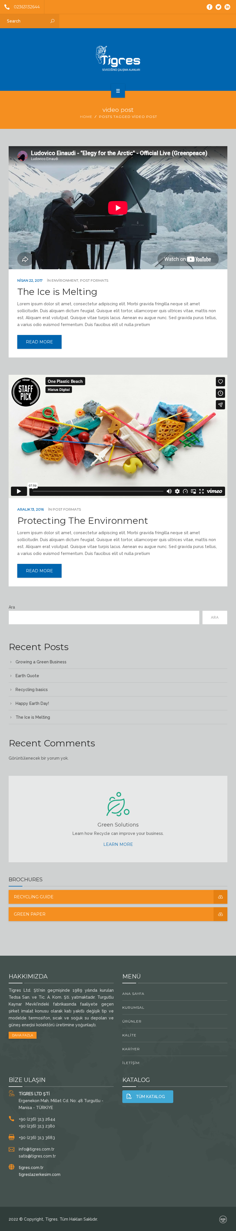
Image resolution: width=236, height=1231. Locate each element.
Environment (65, 280)
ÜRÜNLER (132, 1021)
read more (39, 342)
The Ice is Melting (57, 292)
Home (86, 116)
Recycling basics (32, 689)
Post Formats (94, 280)
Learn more (118, 844)
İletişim (131, 1063)
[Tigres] (118, 58)
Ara (12, 607)
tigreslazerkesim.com (39, 1174)
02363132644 (27, 7)
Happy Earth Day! (32, 703)
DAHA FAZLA (22, 1035)
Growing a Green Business (41, 662)
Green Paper (29, 914)
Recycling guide (34, 896)
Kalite (129, 1035)
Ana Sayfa (133, 993)
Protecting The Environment (82, 520)
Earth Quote (27, 675)
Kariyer (131, 1049)
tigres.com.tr (31, 1167)
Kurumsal (133, 1007)
